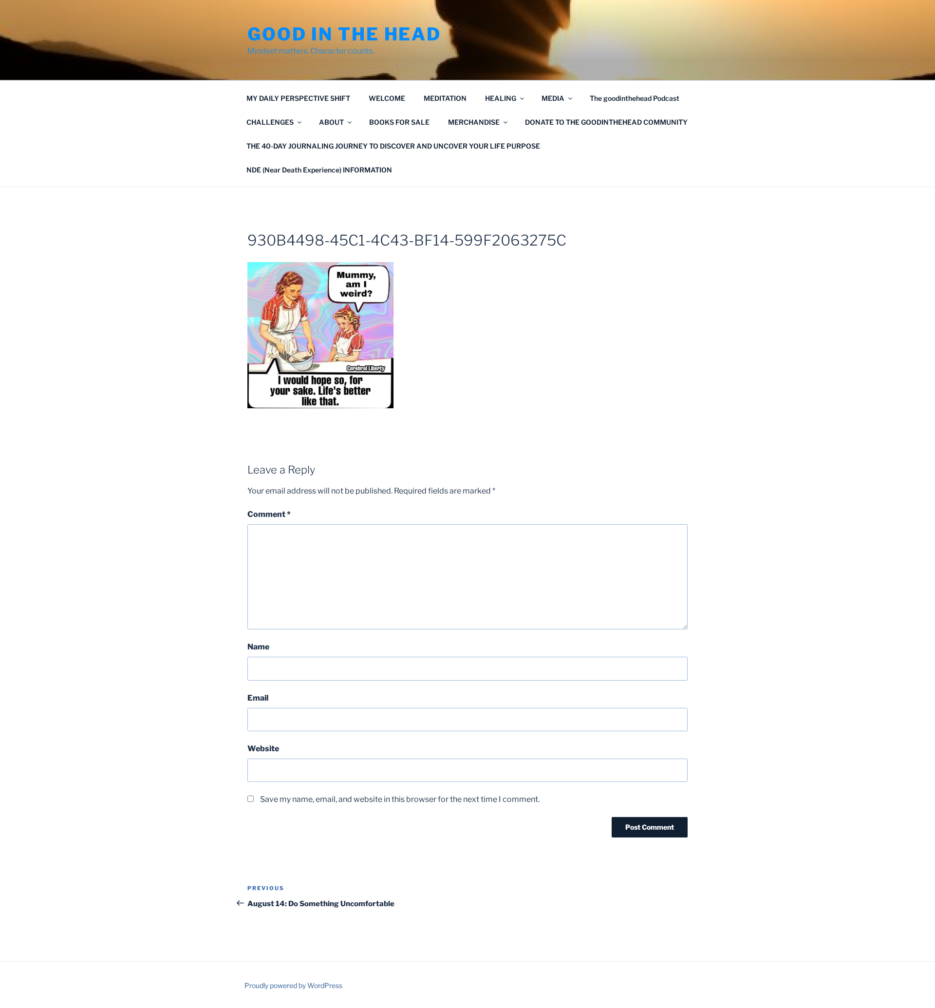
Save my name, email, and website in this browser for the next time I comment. (400, 799)
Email (257, 698)
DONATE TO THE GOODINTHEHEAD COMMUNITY (606, 122)
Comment (269, 514)
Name (258, 646)
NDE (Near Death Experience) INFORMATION (319, 170)
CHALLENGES (270, 122)
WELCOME (387, 98)
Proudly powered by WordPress (293, 985)
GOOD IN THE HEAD (344, 34)
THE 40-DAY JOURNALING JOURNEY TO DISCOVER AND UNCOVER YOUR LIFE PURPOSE (393, 146)
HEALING (500, 98)
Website (263, 748)
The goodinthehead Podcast (634, 98)
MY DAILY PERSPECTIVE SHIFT (298, 98)
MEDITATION (445, 98)
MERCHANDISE (474, 122)
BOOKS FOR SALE (399, 122)
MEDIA (553, 98)
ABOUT (331, 122)
